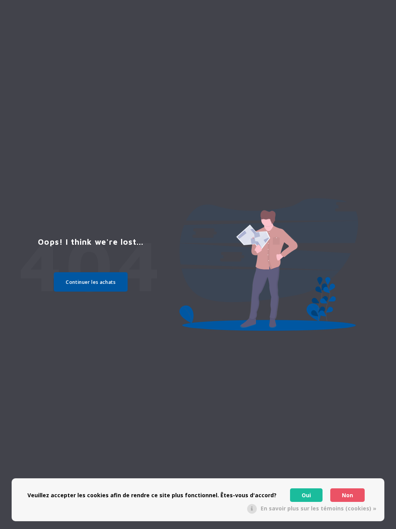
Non (347, 495)
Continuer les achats (91, 282)
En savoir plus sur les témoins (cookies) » (318, 508)
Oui (306, 495)
